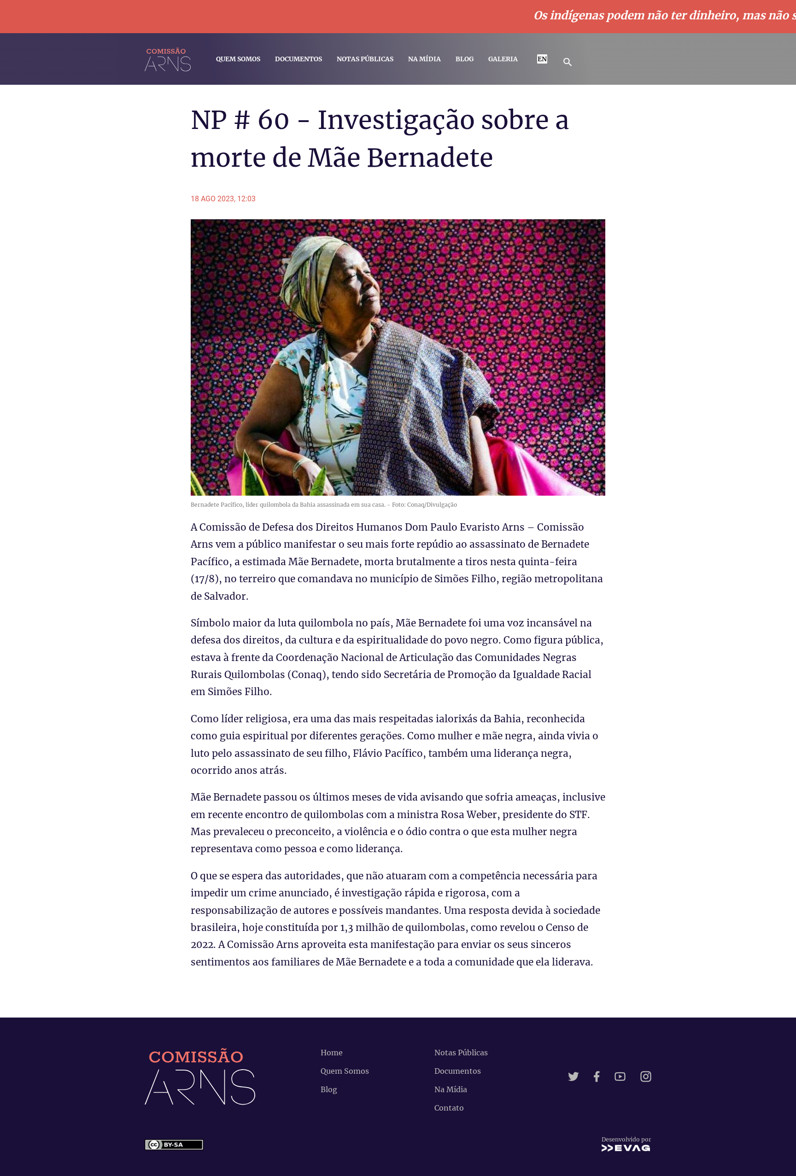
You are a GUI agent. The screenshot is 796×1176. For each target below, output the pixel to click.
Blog (465, 59)
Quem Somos (238, 59)
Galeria (503, 59)
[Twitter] (573, 1076)
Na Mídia (424, 59)
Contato (449, 1107)
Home (332, 1052)
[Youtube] (620, 1076)
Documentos (298, 59)
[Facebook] (597, 1076)
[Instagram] (645, 1076)
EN (542, 59)
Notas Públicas (365, 59)
